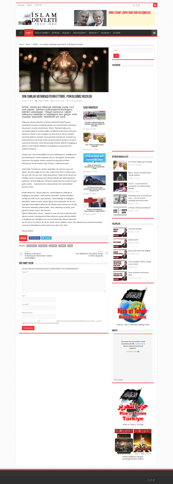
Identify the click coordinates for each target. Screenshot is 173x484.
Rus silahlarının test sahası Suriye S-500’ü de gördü (89, 254)
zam (70, 246)
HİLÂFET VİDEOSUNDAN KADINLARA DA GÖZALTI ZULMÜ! (94, 124)
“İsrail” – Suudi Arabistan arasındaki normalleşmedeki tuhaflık (139, 186)
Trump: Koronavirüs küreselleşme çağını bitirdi (94, 210)
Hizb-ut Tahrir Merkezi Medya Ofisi (133, 324)
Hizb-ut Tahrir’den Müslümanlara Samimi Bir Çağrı (94, 166)
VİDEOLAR (93, 33)
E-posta (25, 304)
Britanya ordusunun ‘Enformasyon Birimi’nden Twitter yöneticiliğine (38, 255)
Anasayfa (20, 5)
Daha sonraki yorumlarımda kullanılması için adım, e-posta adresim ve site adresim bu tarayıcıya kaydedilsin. (62, 322)
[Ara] (155, 5)
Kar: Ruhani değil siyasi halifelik (94, 145)
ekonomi (43, 246)
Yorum (25, 272)
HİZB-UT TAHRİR (41, 33)
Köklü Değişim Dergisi (133, 456)
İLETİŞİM (116, 33)
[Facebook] (136, 5)
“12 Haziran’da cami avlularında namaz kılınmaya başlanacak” (94, 189)
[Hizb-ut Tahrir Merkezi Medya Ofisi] (133, 305)
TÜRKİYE (46, 101)
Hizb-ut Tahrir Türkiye (133, 424)
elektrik (53, 246)
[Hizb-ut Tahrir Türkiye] (133, 404)
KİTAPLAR (38, 5)
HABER (28, 33)
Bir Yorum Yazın (59, 101)
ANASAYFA (20, 32)
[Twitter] (139, 5)
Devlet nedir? (133, 240)
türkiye (62, 246)
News (28, 44)
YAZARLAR (105, 33)
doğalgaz (32, 246)
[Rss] (134, 5)
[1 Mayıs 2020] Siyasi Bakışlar (139, 208)
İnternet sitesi (27, 313)
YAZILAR (65, 33)
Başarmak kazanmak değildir (139, 251)
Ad (23, 296)
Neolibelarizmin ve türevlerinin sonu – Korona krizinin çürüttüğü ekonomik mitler (140, 198)
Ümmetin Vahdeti (135, 229)
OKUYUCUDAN (79, 33)
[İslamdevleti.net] (37, 18)
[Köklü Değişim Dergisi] (133, 441)
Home (21, 44)
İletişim (29, 5)
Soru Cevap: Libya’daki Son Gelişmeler (130, 13)
